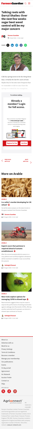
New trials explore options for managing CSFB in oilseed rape (13, 298)
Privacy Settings (6, 349)
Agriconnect (5, 371)
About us (4, 340)
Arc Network (5, 374)
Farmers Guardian (13, 35)
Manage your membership (10, 359)
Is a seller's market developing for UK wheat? (16, 203)
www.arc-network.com (14, 425)
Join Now (24, 143)
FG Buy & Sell (6, 368)
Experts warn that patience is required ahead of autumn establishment (13, 248)
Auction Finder (6, 377)
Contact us (5, 381)
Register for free (12, 143)
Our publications (7, 362)
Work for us (5, 346)
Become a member (8, 355)
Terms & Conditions (8, 352)
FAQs (3, 384)
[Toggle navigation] (29, 3)
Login (16, 114)
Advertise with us (7, 343)
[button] (25, 3)
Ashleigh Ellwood (10, 265)
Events (3, 365)
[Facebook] (9, 391)
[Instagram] (15, 391)
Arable (4, 199)
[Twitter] (3, 391)
